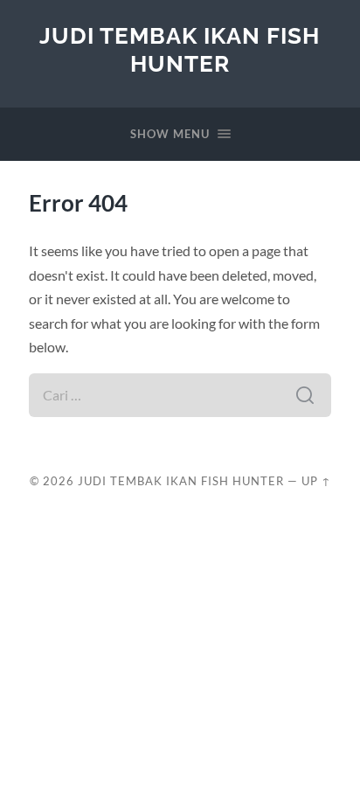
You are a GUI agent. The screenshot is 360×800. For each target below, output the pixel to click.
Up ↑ (316, 481)
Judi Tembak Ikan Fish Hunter (179, 49)
